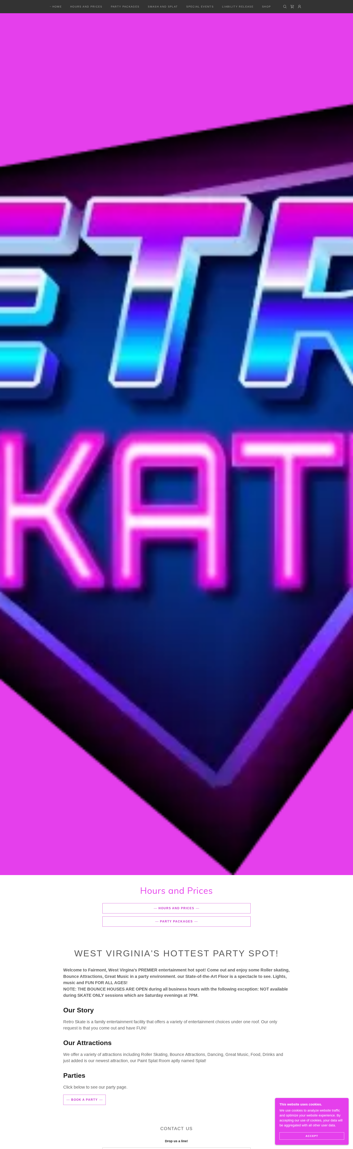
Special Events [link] (200, 6)
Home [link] (57, 6)
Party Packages (176, 921)
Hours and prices (176, 908)
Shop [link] (266, 6)
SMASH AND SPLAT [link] (163, 6)
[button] (292, 6)
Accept (312, 1135)
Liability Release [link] (238, 6)
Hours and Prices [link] (86, 6)
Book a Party (84, 1099)
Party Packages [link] (125, 6)
